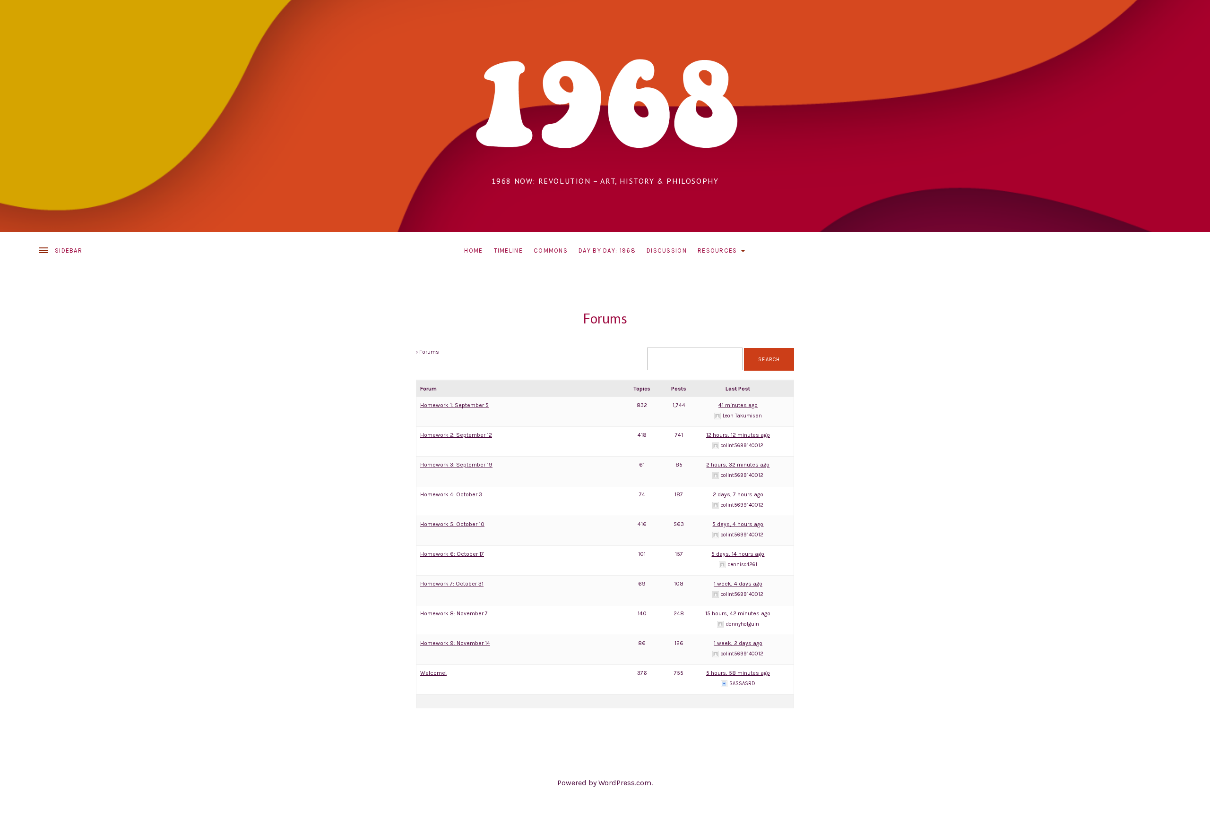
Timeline (508, 250)
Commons (551, 250)
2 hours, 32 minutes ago (737, 464)
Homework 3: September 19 (456, 464)
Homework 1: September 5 (454, 405)
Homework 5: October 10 (452, 524)
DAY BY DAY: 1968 (607, 250)
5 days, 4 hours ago (737, 524)
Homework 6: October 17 (452, 554)
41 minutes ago (738, 405)
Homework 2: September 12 (456, 435)
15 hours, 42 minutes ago (737, 613)
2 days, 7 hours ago (738, 494)
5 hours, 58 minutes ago (738, 673)
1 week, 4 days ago (738, 583)
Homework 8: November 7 (454, 613)
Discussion (667, 250)
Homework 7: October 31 (452, 583)
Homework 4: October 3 (451, 494)
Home (473, 250)
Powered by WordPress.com (604, 782)
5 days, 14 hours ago (737, 554)
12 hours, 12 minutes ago (738, 435)
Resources (724, 252)
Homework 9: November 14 (455, 643)
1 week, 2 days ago (738, 643)
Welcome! (433, 673)
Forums (605, 318)
